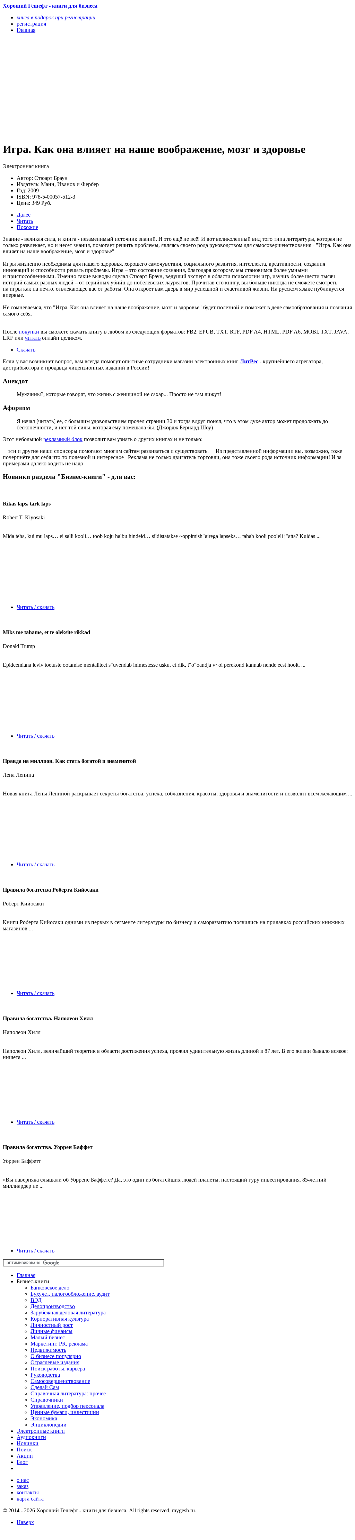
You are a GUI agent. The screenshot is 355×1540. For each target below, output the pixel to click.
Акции (25, 1456)
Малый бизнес (48, 1337)
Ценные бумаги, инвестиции (65, 1412)
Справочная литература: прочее (68, 1393)
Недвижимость (48, 1350)
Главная (26, 1275)
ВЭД (36, 1300)
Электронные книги (41, 1431)
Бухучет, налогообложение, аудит (70, 1294)
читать (33, 338)
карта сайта (30, 1499)
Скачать (26, 350)
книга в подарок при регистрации (56, 17)
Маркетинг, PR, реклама (59, 1344)
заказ (22, 1486)
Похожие (27, 227)
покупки (29, 332)
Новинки (27, 1443)
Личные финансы (51, 1331)
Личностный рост (52, 1325)
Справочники (47, 1400)
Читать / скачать (35, 607)
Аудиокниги (31, 1437)
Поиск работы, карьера (58, 1369)
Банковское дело (50, 1288)
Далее (24, 215)
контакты (28, 1492)
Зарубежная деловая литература (68, 1312)
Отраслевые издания (55, 1362)
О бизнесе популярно (56, 1356)
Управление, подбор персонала (67, 1406)
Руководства (45, 1375)
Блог (22, 1462)
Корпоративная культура (60, 1319)
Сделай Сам (45, 1387)
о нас (23, 1480)
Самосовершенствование (60, 1381)
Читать (25, 221)
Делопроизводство (53, 1306)
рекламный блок (63, 439)
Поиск (24, 1449)
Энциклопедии (49, 1425)
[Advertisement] (125, 87)
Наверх (25, 1522)
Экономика (44, 1418)
